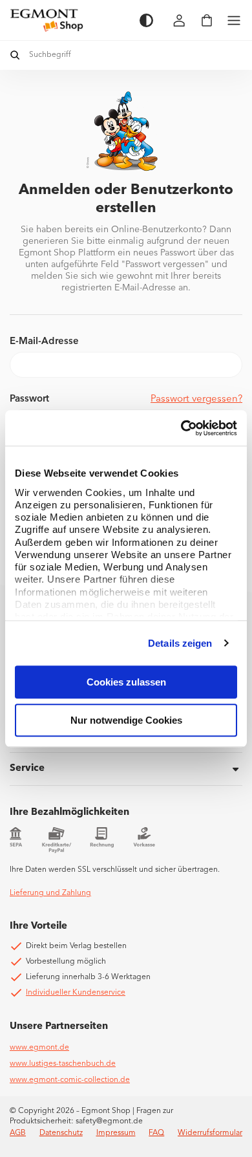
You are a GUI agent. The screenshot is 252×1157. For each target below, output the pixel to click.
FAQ (156, 1133)
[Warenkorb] (206, 20)
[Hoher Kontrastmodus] (146, 20)
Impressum (116, 1133)
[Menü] (233, 20)
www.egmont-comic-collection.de (70, 1080)
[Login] (179, 20)
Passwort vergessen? (196, 399)
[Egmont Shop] (68, 20)
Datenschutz (61, 1133)
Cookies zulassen (126, 681)
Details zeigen (180, 643)
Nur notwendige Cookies (126, 720)
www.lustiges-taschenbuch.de (63, 1064)
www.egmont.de (39, 1048)
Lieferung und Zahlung (50, 893)
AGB (18, 1133)
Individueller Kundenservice (75, 993)
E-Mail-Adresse (44, 342)
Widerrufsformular (210, 1133)
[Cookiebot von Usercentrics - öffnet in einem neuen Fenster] (181, 428)
